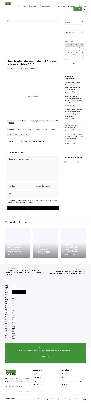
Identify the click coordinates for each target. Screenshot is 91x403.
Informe (53, 129)
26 (71, 57)
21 (76, 54)
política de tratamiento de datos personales (14, 332)
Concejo (37, 129)
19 (71, 54)
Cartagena (28, 129)
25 (68, 57)
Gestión (45, 129)
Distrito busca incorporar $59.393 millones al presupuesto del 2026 (73, 125)
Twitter (34, 141)
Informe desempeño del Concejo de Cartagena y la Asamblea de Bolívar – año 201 (32, 121)
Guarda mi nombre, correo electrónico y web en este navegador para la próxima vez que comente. (32, 201)
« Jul (73, 64)
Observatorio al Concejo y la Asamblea (19, 134)
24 (65, 57)
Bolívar (19, 129)
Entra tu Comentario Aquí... (19, 159)
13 (73, 52)
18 (68, 54)
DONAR (78, 9)
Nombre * (12, 186)
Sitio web (12, 194)
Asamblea (11, 129)
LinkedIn (41, 141)
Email (20, 141)
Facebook (27, 141)
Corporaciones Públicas (30, 68)
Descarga (11, 123)
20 (74, 54)
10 (65, 52)
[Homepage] (10, 372)
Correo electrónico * (43, 186)
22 (79, 54)
